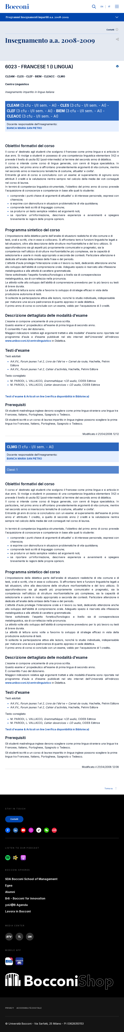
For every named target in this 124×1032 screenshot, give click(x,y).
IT (109, 6)
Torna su (108, 788)
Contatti (110, 29)
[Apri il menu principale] (117, 6)
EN (102, 6)
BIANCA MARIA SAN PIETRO (24, 128)
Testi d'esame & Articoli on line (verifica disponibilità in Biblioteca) (47, 396)
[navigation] (62, 17)
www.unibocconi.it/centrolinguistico (28, 340)
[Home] (17, 6)
